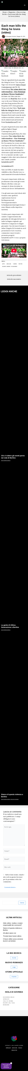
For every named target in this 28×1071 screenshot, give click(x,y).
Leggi (14, 967)
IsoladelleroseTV (12, 122)
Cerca (22, 903)
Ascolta (14, 957)
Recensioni (6, 1004)
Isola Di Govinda (15, 799)
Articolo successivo (14, 279)
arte (3, 263)
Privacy (20, 1047)
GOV (11, 152)
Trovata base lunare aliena (12, 936)
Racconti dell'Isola (9, 1002)
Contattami (14, 1047)
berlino (9, 263)
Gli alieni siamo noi (9, 933)
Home (5, 12)
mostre (20, 263)
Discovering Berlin (5, 460)
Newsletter (14, 1050)
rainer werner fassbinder (9, 266)
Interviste (6, 999)
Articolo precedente (14, 275)
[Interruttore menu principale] (24, 5)
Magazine (11, 12)
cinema (15, 263)
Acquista (14, 976)
